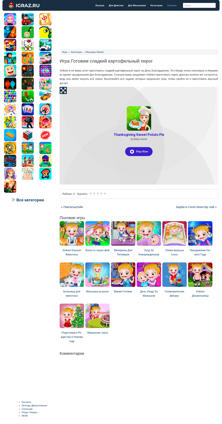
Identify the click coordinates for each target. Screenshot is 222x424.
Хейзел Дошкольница (200, 293)
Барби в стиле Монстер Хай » (196, 207)
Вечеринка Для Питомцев (123, 252)
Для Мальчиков (137, 5)
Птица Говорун (29, 412)
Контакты (26, 402)
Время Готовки (123, 291)
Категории (156, 5)
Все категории (29, 200)
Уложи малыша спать (174, 252)
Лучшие (99, 5)
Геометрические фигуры (174, 293)
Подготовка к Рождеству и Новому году (72, 336)
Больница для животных (71, 293)
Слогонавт (27, 409)
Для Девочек (116, 5)
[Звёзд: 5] (105, 193)
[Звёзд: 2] (94, 193)
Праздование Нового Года (200, 252)
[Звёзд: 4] (101, 193)
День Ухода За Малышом (149, 293)
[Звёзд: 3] (97, 193)
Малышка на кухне (97, 291)
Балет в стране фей (97, 250)
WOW (25, 415)
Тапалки (171, 5)
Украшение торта (97, 332)
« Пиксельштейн (72, 207)
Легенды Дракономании (34, 405)
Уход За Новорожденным (148, 252)
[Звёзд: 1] (90, 193)
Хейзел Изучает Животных (71, 252)
